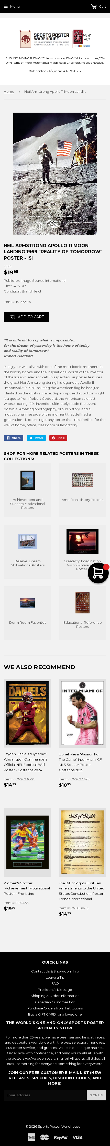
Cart (102, 6)
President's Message (55, 990)
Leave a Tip (55, 977)
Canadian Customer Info (55, 1002)
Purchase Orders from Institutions (55, 1008)
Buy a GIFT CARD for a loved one (55, 1014)
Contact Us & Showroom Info (55, 971)
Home (9, 91)
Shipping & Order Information (55, 996)
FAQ (55, 983)
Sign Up (96, 1095)
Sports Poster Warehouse (59, 1126)
